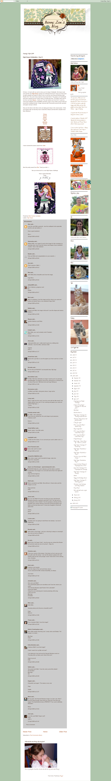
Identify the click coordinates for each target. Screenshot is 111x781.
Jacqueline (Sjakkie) (33, 456)
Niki (45, 120)
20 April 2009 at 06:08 (33, 662)
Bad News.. (76, 410)
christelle (30, 580)
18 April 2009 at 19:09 (33, 476)
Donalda (30, 367)
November (76, 381)
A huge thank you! (78, 439)
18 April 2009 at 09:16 (33, 280)
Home (45, 732)
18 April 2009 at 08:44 (33, 258)
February (76, 498)
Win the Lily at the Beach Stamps (80, 457)
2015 (73, 363)
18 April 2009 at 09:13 (33, 267)
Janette (45, 123)
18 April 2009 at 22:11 (33, 491)
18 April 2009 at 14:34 (33, 393)
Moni (29, 297)
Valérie (30, 667)
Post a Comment (30, 724)
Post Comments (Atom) (36, 735)
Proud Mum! (77, 488)
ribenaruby (31, 241)
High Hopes (35, 93)
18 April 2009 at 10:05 (33, 314)
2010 (73, 373)
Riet (29, 272)
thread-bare (31, 356)
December (76, 378)
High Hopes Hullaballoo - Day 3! (80, 449)
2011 (73, 371)
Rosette (30, 529)
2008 (73, 504)
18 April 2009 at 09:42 (33, 303)
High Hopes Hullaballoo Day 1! (80, 461)
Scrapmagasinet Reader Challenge (79, 402)
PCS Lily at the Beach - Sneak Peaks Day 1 (79, 435)
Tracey (30, 620)
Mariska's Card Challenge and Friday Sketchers (80, 485)
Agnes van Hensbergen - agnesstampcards (40, 467)
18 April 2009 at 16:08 (33, 432)
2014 (73, 366)
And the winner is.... (78, 413)
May (75, 397)
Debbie (30, 308)
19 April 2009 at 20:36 (33, 640)
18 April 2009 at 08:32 (33, 236)
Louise (30, 518)
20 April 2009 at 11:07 (33, 691)
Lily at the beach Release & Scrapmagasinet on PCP (80, 465)
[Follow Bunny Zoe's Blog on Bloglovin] (78, 60)
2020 (73, 355)
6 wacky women (32, 412)
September (76, 386)
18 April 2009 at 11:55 (33, 371)
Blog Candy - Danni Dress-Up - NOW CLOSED (80, 442)
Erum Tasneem (32, 446)
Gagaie (30, 681)
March (75, 495)
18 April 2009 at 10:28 (33, 325)
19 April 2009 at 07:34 (33, 575)
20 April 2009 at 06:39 (33, 676)
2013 (73, 368)
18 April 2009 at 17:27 (33, 441)
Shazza (30, 319)
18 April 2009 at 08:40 (33, 249)
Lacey (29, 398)
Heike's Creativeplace (34, 629)
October (76, 383)
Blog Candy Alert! (78, 429)
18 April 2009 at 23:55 (33, 524)
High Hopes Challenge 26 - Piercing (80, 472)
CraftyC (30, 330)
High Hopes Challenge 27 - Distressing (80, 446)
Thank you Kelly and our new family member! (80, 419)
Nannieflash (31, 376)
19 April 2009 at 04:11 (33, 560)
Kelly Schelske (32, 645)
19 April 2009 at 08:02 (33, 597)
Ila (28, 540)
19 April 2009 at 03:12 (33, 546)
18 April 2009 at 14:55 (33, 407)
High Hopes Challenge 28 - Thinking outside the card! (80, 415)
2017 (73, 358)
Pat (38, 167)
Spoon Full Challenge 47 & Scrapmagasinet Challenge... (80, 468)
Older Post (63, 732)
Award (75, 476)
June (75, 394)
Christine (30, 551)
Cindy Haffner (32, 428)
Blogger (61, 776)
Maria (29, 696)
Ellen (29, 602)
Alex (29, 224)
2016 (73, 360)
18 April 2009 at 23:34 (33, 513)
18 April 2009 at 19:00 (33, 461)
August (75, 389)
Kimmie (45, 119)
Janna (29, 496)
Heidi (29, 481)
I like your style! (77, 423)
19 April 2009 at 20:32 (33, 624)
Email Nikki (73, 135)
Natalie (30, 253)
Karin (29, 565)
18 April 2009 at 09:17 (33, 292)
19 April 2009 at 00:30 (33, 535)
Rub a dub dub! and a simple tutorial (80, 491)
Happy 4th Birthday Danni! (80, 478)
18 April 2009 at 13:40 (33, 384)
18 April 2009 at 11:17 (33, 351)
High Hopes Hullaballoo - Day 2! (80, 453)
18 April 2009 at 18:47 (33, 451)
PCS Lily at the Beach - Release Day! (79, 425)
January (76, 500)
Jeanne (45, 115)
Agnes (34, 100)
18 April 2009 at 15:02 (33, 423)
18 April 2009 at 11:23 (33, 362)
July (75, 391)
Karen (45, 117)
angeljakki (31, 437)
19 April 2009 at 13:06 (33, 615)
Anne (29, 340)
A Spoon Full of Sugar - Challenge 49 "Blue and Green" (80, 406)
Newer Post (27, 732)
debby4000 (31, 285)
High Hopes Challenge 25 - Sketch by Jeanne (80, 481)
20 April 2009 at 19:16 (33, 709)
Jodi (44, 145)
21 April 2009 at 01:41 (33, 721)
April (75, 399)
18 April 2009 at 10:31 (33, 336)
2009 (73, 376)
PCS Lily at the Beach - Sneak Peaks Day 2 (79, 432)
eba (29, 263)
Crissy (45, 114)
